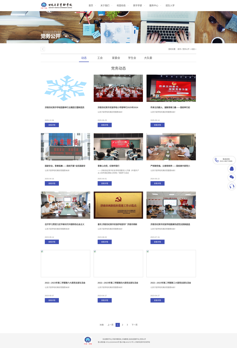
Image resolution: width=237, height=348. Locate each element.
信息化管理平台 (134, 339)
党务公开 (185, 49)
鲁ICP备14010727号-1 (127, 342)
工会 (100, 57)
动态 (193, 49)
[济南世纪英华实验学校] (56, 5)
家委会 (116, 57)
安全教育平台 (107, 339)
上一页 (110, 325)
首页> (180, 49)
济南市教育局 (116, 339)
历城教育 (125, 339)
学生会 (132, 57)
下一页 (135, 325)
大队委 (148, 57)
